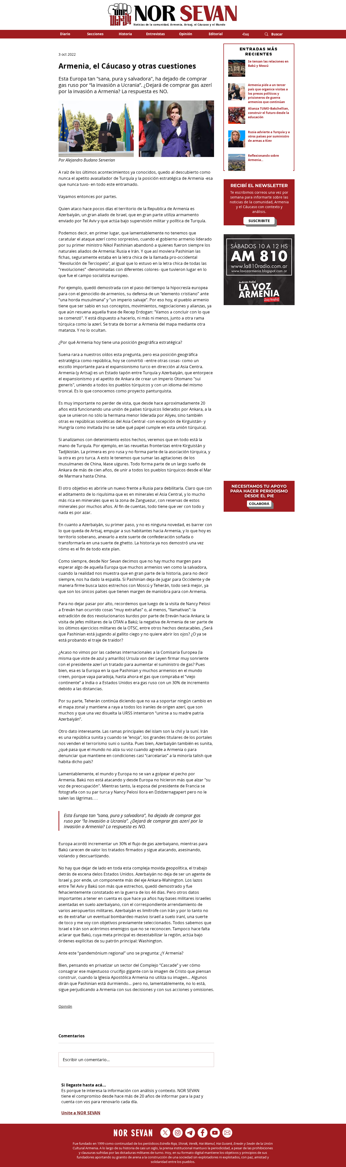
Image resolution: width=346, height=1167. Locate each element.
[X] (165, 1133)
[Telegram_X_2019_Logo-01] (190, 1133)
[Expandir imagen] (96, 129)
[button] (95, 34)
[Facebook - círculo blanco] (202, 1133)
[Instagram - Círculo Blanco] (178, 1133)
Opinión (65, 1006)
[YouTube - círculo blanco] (215, 1133)
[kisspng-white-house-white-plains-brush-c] (227, 1133)
